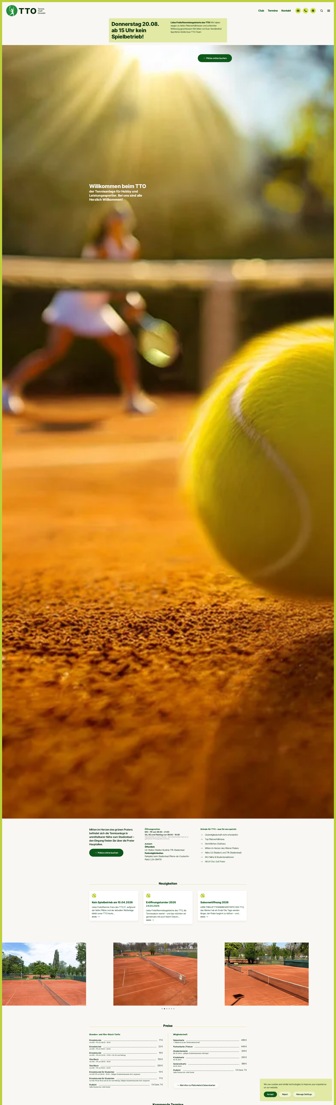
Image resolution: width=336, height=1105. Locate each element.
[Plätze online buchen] (313, 10)
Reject (285, 1094)
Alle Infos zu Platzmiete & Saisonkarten (197, 1085)
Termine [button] (273, 10)
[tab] (162, 1008)
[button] (321, 11)
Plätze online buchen (216, 58)
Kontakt (286, 10)
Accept (270, 1094)
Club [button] (261, 10)
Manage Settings (304, 1094)
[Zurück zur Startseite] (26, 11)
